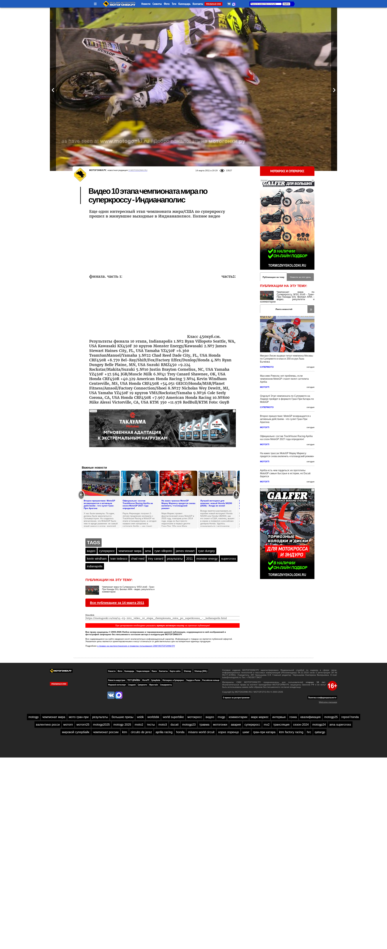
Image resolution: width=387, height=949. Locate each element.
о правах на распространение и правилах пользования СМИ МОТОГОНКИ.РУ (136, 646)
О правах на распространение (236, 697)
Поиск (154, 670)
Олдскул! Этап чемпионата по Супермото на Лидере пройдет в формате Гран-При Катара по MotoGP (287, 399)
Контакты (198, 4)
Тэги (174, 4)
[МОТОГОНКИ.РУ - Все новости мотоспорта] (119, 6)
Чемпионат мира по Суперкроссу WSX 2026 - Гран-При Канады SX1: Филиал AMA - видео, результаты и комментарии (287, 297)
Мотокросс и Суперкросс (287, 171)
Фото (167, 4)
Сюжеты (157, 4)
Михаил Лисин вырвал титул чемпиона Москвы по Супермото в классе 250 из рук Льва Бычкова (286, 358)
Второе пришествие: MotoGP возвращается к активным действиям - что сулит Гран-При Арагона (285, 419)
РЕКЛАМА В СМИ (213, 3)
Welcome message (328, 702)
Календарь (184, 4)
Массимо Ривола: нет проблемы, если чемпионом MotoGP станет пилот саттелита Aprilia (284, 379)
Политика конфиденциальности (322, 697)
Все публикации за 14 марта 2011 (117, 603)
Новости (145, 4)
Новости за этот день (300, 277)
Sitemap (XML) (200, 670)
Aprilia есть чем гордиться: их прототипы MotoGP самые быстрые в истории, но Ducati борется (285, 473)
